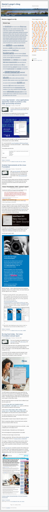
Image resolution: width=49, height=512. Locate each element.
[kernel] (45, 34)
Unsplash (9, 229)
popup (19, 77)
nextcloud (24, 68)
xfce (7, 33)
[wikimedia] (35, 50)
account (23, 42)
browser (7, 35)
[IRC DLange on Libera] (32, 60)
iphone (20, 64)
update (15, 42)
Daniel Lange (8, 105)
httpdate (15, 64)
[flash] (39, 30)
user (10, 89)
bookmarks (8, 53)
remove (16, 80)
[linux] (39, 36)
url (7, 89)
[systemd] (40, 44)
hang (4, 38)
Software (8, 15)
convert (8, 55)
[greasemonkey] (38, 33)
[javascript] (39, 34)
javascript (5, 66)
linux (22, 26)
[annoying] (36, 21)
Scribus (22, 209)
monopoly (25, 66)
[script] (35, 42)
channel (20, 53)
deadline (20, 55)
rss (3, 82)
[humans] (46, 33)
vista (22, 89)
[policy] (36, 40)
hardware (7, 38)
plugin (6, 77)
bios (23, 33)
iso (24, 64)
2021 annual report (23, 175)
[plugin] (33, 40)
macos (5, 28)
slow (11, 95)
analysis (21, 45)
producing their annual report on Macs (18, 109)
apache (18, 33)
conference (17, 35)
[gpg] (36, 33)
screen (24, 39)
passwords (17, 74)
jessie (9, 66)
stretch (15, 85)
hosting (18, 26)
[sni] (45, 42)
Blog (3, 15)
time (14, 87)
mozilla (7, 39)
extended (9, 57)
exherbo (4, 57)
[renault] (32, 42)
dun (23, 93)
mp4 (6, 68)
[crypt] (32, 26)
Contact (13, 15)
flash (14, 57)
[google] (33, 33)
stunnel (18, 85)
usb (17, 42)
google (24, 59)
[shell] (42, 42)
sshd (14, 41)
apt (13, 48)
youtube (4, 93)
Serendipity (8, 507)
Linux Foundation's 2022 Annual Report (19, 143)
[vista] (43, 48)
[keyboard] (36, 36)
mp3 (4, 68)
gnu (21, 59)
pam (13, 75)
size (7, 41)
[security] (38, 42)
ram (18, 39)
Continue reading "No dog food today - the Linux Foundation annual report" (14, 497)
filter (12, 26)
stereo (16, 41)
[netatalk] (42, 37)
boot (26, 33)
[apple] (42, 21)
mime (22, 30)
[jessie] (42, 34)
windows (19, 28)
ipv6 (14, 38)
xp (23, 91)
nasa (15, 68)
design (23, 35)
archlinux (16, 48)
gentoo (15, 59)
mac (25, 26)
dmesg (26, 35)
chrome (25, 28)
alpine (13, 33)
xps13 (20, 42)
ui (13, 42)
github (21, 36)
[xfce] (32, 51)
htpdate (11, 64)
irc (23, 64)
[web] (33, 50)
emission (33, 30)
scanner (6, 82)
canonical (16, 53)
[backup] (37, 23)
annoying (5, 48)
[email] (38, 29)
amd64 (15, 45)
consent (4, 55)
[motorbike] (35, 37)
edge (25, 93)
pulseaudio (14, 39)
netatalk (19, 68)
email (4, 36)
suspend (22, 85)
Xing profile (35, 58)
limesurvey (19, 66)
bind (17, 50)
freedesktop (18, 30)
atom (20, 48)
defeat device (44, 26)
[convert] (44, 24)
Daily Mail (7, 447)
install (6, 95)
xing (21, 91)
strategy (12, 85)
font (17, 36)
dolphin (10, 30)
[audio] (45, 21)
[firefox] (36, 30)
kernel (16, 38)
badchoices (9, 50)
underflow (5, 89)
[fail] (34, 30)
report (19, 80)
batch (8, 93)
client (11, 35)
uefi (11, 42)
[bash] (39, 23)
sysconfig (23, 41)
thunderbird (25, 32)
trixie (24, 87)
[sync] (34, 44)
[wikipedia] (40, 50)
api (8, 48)
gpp (7, 62)
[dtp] (44, 27)
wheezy (5, 91)
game (12, 59)
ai (12, 45)
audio (21, 33)
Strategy (3, 160)
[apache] (39, 21)
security (4, 41)
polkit (16, 77)
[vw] (46, 48)
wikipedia (17, 91)
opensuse (5, 74)
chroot (24, 53)
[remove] (44, 40)
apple (10, 48)
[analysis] (32, 21)
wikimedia (10, 91)
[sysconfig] (36, 44)
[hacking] (43, 33)
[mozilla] (39, 37)
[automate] (33, 23)
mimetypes (5, 32)
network (10, 39)
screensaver (14, 82)
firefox (14, 30)
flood (16, 36)
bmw (44, 23)
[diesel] (34, 27)
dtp (15, 161)
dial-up (20, 93)
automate (23, 48)
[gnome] (43, 31)
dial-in (17, 93)
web (25, 89)
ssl (9, 85)
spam (33, 43)
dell (20, 35)
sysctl (26, 41)
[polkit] (39, 40)
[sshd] (37, 43)
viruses (19, 89)
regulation (12, 80)
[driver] (42, 27)
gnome (9, 28)
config (4, 30)
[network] (45, 37)
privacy (22, 78)
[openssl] (38, 39)
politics (13, 77)
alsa (15, 33)
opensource (12, 71)
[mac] (42, 36)
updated (15, 28)
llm (22, 66)
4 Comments (7, 160)
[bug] (35, 24)
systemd (5, 87)
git (19, 36)
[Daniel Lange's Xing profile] (32, 58)
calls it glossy (23, 341)
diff (22, 55)
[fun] (42, 30)
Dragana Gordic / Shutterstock (20, 438)
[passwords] (41, 39)
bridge (4, 35)
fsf (19, 57)
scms (9, 82)
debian (7, 30)
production (5, 80)
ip (18, 64)
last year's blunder (16, 171)
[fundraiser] (44, 30)
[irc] (37, 34)
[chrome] (38, 24)
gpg (4, 62)
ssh (12, 41)
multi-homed (10, 68)
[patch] (45, 39)
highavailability (6, 64)
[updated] (32, 48)
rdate (9, 80)
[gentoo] (35, 31)
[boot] (45, 23)
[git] (39, 31)
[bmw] (43, 23)
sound (9, 41)
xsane (25, 91)
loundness (20, 38)
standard (21, 32)
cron (14, 55)
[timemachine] (35, 46)
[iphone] (34, 34)
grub (21, 62)
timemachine (18, 87)
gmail (19, 59)
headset (11, 38)
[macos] (44, 36)
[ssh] (35, 43)
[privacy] (41, 40)
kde (12, 28)
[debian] (38, 26)
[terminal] (43, 44)
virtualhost (15, 89)
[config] (41, 24)
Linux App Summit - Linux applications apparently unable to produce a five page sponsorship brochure (15, 101)
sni (7, 85)
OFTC (41, 60)
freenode (17, 57)
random (20, 39)
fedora (9, 36)
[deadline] (34, 26)
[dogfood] (39, 27)
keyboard (38, 36)
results (22, 80)
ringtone (26, 80)
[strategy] (41, 43)
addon (9, 45)
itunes (9, 95)
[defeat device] (42, 26)
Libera (38, 60)
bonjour (11, 93)
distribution (25, 55)
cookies (11, 55)
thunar (11, 87)
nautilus (10, 32)
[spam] (32, 43)
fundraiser (6, 60)
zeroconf (14, 95)
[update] (43, 46)
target (8, 87)
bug (22, 28)
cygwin (14, 93)
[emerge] (41, 29)
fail (11, 57)
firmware (12, 36)
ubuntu (4, 33)
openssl (22, 72)
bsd (4, 26)
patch (21, 75)
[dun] (32, 29)
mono (4, 39)
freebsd (15, 26)
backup (5, 50)
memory (24, 38)
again (11, 110)
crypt (17, 55)
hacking (24, 36)
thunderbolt (8, 42)
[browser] (32, 24)
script (19, 82)
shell (23, 82)
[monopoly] (32, 37)
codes (13, 35)
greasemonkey (12, 62)
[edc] (36, 29)
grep (19, 62)
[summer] (45, 43)
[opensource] (34, 39)
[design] (46, 26)
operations (9, 74)
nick (27, 68)
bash (14, 50)
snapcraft (5, 85)
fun (3, 95)
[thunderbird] (46, 44)
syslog (4, 42)
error (6, 36)
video (12, 89)
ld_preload (14, 66)
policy (10, 78)
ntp (3, 72)
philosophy (25, 74)
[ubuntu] (40, 46)
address (9, 33)
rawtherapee (15, 32)
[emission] (44, 29)
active (4, 45)
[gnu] (46, 31)
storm (19, 41)
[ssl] (39, 43)
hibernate (24, 62)
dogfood (8, 26)
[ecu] (34, 29)
